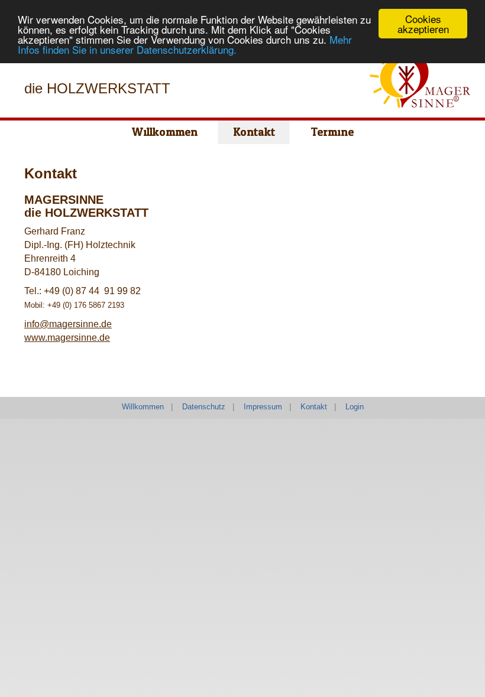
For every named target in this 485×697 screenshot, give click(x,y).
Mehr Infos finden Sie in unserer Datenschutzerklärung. (185, 44)
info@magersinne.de (68, 324)
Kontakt (313, 406)
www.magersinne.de (67, 338)
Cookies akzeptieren (423, 23)
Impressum (263, 406)
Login (354, 406)
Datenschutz (203, 406)
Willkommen (143, 406)
